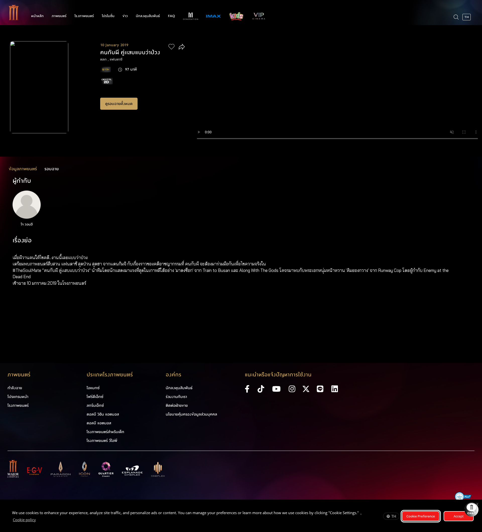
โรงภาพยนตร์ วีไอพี (102, 440)
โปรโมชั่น (108, 16)
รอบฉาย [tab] (51, 169)
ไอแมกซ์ (93, 388)
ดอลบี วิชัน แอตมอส (103, 414)
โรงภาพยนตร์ (84, 16)
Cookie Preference (420, 516)
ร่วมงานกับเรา (176, 396)
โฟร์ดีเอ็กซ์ (95, 396)
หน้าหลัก (37, 16)
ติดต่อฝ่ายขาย (177, 405)
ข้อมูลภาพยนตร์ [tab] (23, 169)
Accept (459, 516)
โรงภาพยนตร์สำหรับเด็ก (105, 432)
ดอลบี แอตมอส (99, 423)
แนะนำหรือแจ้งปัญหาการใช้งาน (278, 375)
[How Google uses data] (38, 520)
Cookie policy (24, 519)
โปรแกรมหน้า (18, 396)
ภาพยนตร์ (59, 16)
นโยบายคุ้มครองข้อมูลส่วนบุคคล (191, 414)
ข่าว (125, 16)
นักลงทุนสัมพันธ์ (148, 16)
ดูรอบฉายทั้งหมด (119, 103)
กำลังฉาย (15, 388)
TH (393, 516)
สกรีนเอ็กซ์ (95, 405)
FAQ (171, 16)
